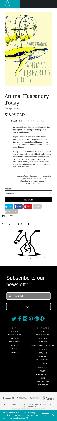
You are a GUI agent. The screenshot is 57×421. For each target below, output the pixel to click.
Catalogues (43, 353)
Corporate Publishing (43, 335)
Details (40, 121)
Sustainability (14, 338)
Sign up (28, 306)
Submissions (43, 342)
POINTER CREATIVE (24, 409)
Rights (43, 378)
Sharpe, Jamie (13, 108)
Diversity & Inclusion (14, 342)
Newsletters (43, 338)
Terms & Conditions (43, 381)
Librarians (42, 356)
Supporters (14, 345)
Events (43, 331)
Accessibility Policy (14, 335)
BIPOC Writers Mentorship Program (42, 345)
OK (45, 415)
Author (30, 121)
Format (8, 189)
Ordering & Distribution (42, 374)
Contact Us (14, 352)
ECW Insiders (43, 363)
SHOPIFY (42, 409)
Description (17, 121)
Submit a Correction (42, 360)
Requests (42, 371)
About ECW (14, 331)
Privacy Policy (43, 385)
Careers (14, 349)
